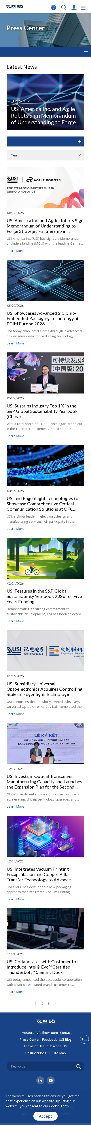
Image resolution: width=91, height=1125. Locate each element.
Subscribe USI (57, 1046)
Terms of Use (34, 1046)
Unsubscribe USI (37, 1053)
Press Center (29, 1039)
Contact (66, 1032)
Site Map (59, 1053)
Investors (26, 1032)
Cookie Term (59, 1106)
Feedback (49, 1039)
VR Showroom (47, 1032)
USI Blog (65, 1039)
